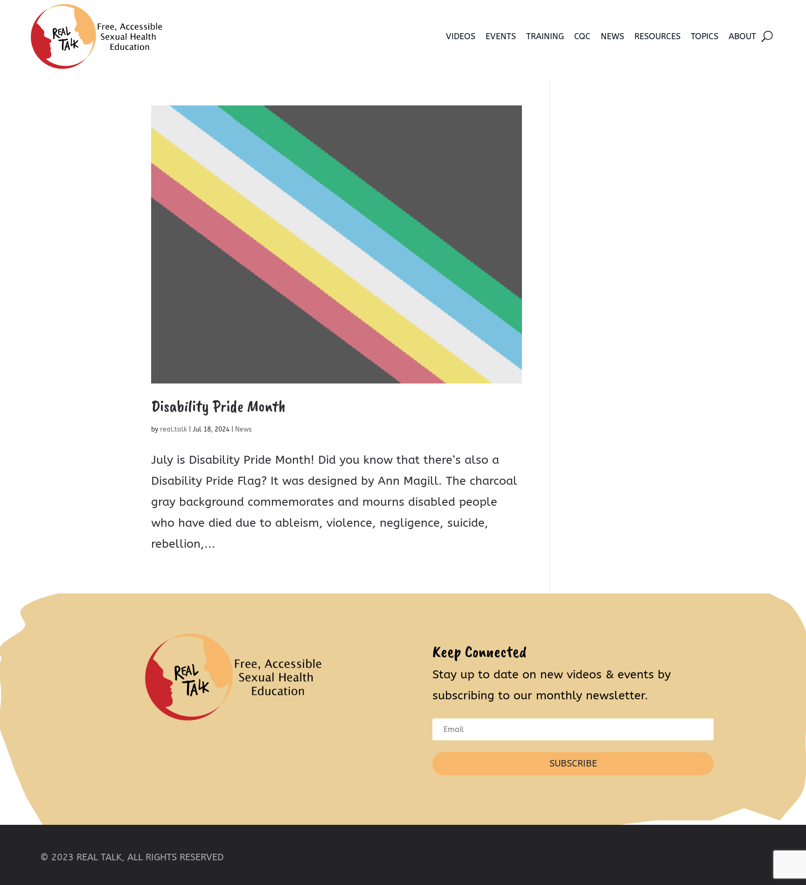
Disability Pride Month (218, 406)
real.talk (173, 429)
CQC (582, 36)
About (742, 36)
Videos (460, 36)
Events (501, 36)
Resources (657, 36)
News (612, 36)
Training (545, 36)
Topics (704, 36)
